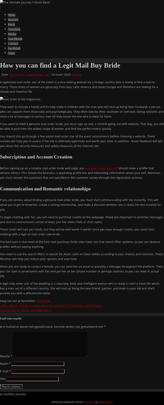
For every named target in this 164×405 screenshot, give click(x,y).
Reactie (6, 356)
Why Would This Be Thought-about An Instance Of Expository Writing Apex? (51, 306)
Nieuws (76, 74)
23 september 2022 (37, 74)
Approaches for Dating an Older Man (26, 310)
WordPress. (105, 402)
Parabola (89, 402)
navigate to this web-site (101, 168)
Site (2, 379)
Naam (5, 363)
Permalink (43, 301)
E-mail (5, 371)
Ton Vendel (16, 74)
